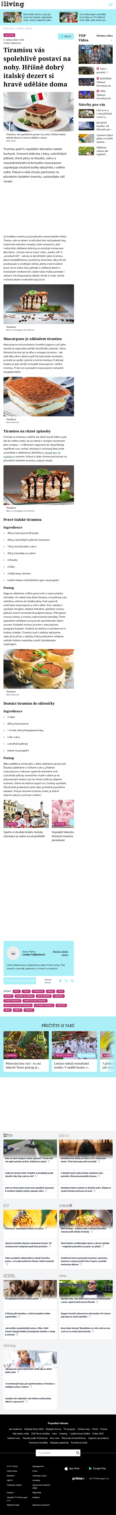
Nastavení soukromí (41, 1505)
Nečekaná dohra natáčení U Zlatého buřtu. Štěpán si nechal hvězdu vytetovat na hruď (86, 1189)
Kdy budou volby (21, 1433)
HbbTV (10, 1480)
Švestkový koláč (79, 1442)
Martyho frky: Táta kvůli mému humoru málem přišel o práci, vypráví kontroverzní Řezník (86, 1300)
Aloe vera (54, 1438)
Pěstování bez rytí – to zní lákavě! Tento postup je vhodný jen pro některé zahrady (23, 1066)
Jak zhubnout (15, 1429)
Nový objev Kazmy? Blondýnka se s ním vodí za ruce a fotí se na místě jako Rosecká (85, 1330)
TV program (69, 1429)
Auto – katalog (59, 1433)
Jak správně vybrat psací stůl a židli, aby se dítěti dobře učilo (28, 1370)
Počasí (103, 1429)
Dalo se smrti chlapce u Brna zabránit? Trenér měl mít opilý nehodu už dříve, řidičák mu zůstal (29, 1160)
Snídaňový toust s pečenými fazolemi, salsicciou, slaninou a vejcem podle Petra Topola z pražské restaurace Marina (84, 1261)
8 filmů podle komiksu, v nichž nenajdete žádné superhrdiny (27, 1315)
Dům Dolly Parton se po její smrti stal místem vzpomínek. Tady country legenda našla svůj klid (37, 18)
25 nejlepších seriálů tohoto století (22, 1299)
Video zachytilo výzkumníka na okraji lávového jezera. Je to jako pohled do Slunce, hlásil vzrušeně (29, 1259)
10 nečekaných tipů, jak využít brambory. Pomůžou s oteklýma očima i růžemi (30, 1385)
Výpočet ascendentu (98, 1438)
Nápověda (36, 1492)
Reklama (10, 1476)
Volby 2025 (97, 1433)
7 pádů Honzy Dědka (79, 1433)
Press (34, 1471)
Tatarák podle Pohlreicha (35, 1438)
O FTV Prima (12, 1466)
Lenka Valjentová (12, 43)
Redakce (36, 1497)
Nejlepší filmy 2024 (34, 1429)
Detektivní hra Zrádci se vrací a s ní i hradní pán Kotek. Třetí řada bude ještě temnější (83, 1160)
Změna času (84, 1429)
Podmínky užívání (14, 1485)
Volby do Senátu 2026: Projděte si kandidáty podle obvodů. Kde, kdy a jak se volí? (29, 1174)
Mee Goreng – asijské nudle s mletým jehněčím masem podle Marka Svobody (83, 1230)
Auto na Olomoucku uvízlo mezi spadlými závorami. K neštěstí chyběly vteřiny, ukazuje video (29, 1189)
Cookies (10, 1492)
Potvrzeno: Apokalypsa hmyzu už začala (24, 1228)
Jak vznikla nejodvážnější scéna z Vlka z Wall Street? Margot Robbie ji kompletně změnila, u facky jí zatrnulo (30, 1331)
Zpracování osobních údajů (41, 1486)
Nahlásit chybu (13, 1505)
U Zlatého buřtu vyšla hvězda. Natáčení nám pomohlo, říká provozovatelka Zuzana (82, 1174)
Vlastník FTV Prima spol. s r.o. (17, 1499)
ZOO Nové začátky (40, 1433)
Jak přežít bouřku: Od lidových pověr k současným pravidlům (105, 129)
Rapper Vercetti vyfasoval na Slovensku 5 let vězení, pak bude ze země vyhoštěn (86, 1315)
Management (38, 1466)
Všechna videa (104, 35)
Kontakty (36, 1480)
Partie (95, 1429)
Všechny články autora (60, 953)
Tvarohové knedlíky (38, 1442)
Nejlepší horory (53, 1429)
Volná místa (12, 1471)
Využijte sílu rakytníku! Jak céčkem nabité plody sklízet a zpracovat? (28, 1400)
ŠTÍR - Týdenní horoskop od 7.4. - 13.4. (103, 96)
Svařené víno (13, 1438)
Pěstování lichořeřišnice (74, 1438)
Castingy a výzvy (39, 1476)
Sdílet (66, 37)
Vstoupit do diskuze (21, 980)
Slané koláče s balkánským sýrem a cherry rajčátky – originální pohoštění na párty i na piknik (85, 1245)
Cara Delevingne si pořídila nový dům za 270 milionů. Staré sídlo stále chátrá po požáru (92, 18)
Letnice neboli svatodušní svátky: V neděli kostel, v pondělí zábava (71, 1066)
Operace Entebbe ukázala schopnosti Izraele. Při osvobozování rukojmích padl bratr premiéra (28, 1245)
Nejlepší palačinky (59, 1442)
